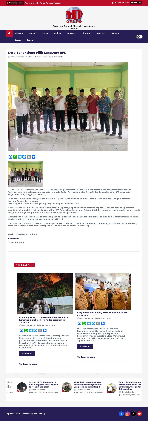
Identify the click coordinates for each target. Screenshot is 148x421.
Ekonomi (115, 33)
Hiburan (86, 33)
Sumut (32, 33)
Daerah (71, 33)
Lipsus (18, 40)
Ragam (30, 40)
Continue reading (28, 364)
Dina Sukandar (17, 57)
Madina (29, 57)
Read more (27, 353)
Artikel (100, 33)
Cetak (45, 33)
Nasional (58, 33)
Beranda (19, 33)
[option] (29, 387)
